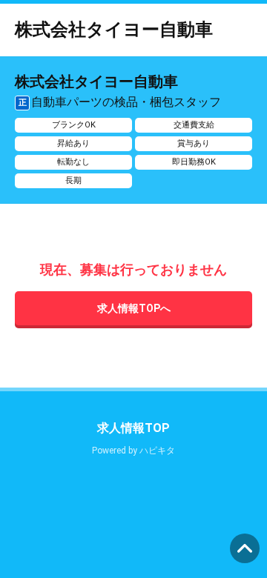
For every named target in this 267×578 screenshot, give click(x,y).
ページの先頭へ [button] (245, 548)
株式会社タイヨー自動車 (114, 29)
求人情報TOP (133, 428)
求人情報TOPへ (134, 308)
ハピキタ (157, 450)
